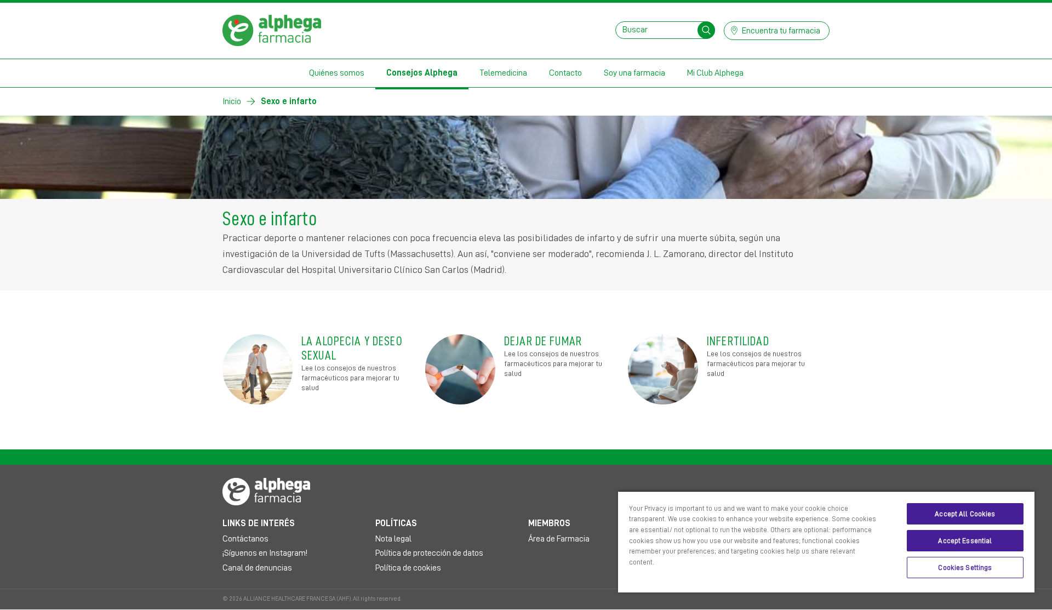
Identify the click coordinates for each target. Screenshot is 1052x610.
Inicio (231, 101)
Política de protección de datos (429, 553)
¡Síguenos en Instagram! (264, 553)
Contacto (565, 73)
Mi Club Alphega (715, 73)
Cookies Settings (965, 567)
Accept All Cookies (965, 513)
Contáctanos (245, 538)
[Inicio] (271, 29)
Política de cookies (408, 567)
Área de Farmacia (559, 538)
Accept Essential (965, 540)
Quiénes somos (336, 73)
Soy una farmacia (634, 73)
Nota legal (393, 538)
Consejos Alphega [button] (422, 73)
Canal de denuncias (257, 567)
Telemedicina (503, 73)
